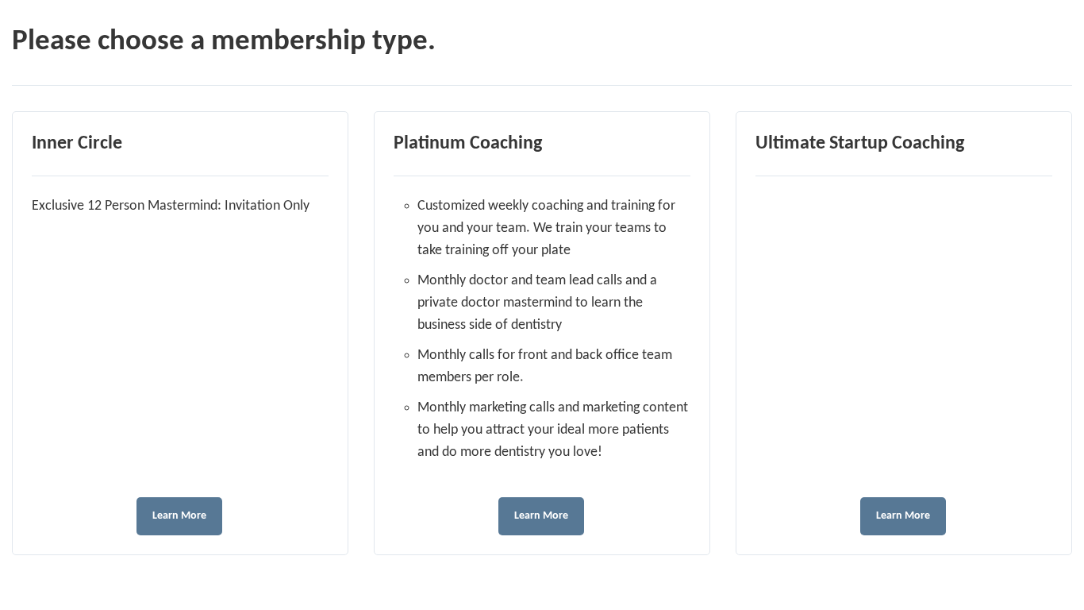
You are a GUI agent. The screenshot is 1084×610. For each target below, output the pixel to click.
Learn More (179, 516)
